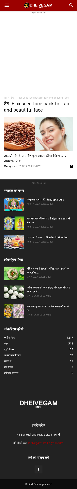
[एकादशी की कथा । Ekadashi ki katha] (14, 242)
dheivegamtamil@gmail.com (45, 443)
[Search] (71, 5)
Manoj (7, 166)
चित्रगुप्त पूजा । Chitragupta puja (45, 199)
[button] (6, 5)
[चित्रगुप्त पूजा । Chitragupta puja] (14, 204)
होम (5, 97)
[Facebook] (38, 469)
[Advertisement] (38, 53)
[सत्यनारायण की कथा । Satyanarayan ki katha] (14, 223)
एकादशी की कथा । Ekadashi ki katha (47, 237)
